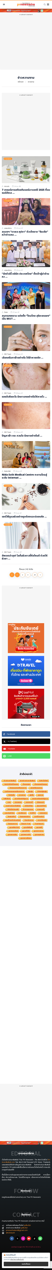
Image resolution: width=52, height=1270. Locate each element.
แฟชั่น (32, 795)
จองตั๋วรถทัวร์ (39, 817)
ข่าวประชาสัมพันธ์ (10, 781)
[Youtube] (29, 1238)
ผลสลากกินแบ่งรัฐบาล (40, 799)
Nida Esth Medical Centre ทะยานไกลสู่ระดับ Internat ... (24, 476)
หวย (9, 802)
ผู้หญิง (30, 791)
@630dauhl (10, 1233)
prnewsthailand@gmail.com (17, 1230)
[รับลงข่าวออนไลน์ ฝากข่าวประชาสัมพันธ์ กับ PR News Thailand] (26, 10)
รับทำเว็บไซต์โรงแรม (11, 784)
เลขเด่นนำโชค (9, 813)
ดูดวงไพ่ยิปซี (28, 827)
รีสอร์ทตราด (29, 820)
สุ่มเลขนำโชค (41, 806)
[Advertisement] (26, 42)
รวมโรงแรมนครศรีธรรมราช (14, 791)
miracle (6, 186)
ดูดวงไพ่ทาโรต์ (14, 827)
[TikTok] (34, 1238)
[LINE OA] (40, 1238)
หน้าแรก (20, 82)
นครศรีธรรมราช (36, 788)
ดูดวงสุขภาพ (39, 834)
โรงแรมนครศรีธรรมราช (18, 788)
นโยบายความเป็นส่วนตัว (17, 1259)
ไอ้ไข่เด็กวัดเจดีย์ (13, 809)
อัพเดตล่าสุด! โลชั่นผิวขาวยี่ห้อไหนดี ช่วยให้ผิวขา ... (25, 557)
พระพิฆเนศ (22, 813)
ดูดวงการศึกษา (26, 838)
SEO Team (7, 354)
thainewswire (25, 817)
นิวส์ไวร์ (32, 813)
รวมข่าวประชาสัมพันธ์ (13, 806)
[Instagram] (23, 1238)
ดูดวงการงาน (38, 831)
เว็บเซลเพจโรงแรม (40, 784)
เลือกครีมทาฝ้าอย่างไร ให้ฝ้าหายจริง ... (22, 357)
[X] (17, 1238)
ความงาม (31, 82)
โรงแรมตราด (12, 824)
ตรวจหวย (18, 802)
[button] (48, 4)
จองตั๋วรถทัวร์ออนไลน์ (12, 820)
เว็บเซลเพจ (26, 784)
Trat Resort (39, 824)
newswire (43, 813)
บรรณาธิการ (7, 228)
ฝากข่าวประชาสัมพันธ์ (27, 781)
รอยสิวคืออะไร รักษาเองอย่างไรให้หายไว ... (24, 396)
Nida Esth (7, 471)
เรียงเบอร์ (40, 802)
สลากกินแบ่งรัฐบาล (21, 799)
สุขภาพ (40, 795)
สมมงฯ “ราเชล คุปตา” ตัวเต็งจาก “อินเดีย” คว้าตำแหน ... (25, 233)
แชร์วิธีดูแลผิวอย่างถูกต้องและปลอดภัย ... (24, 516)
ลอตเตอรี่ (29, 802)
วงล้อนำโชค (29, 806)
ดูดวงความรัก (25, 834)
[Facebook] (12, 1238)
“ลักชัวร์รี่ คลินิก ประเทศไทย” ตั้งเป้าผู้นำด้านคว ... (25, 275)
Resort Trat (26, 824)
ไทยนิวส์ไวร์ (12, 817)
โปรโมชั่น (12, 795)
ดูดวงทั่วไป (26, 831)
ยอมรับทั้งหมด (26, 1264)
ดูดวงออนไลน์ (13, 831)
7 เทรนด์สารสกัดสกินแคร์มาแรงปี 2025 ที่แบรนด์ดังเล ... (26, 191)
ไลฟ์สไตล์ (7, 799)
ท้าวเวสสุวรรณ (28, 809)
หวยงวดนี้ (40, 809)
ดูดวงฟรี (39, 827)
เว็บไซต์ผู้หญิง (42, 791)
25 (35, 575)
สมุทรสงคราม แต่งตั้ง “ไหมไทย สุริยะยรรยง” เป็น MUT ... (26, 317)
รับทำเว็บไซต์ (43, 781)
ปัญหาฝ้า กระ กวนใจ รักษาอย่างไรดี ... (22, 435)
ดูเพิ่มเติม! (27, 1225)
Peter (6, 312)
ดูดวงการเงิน (12, 834)
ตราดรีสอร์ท (42, 820)
